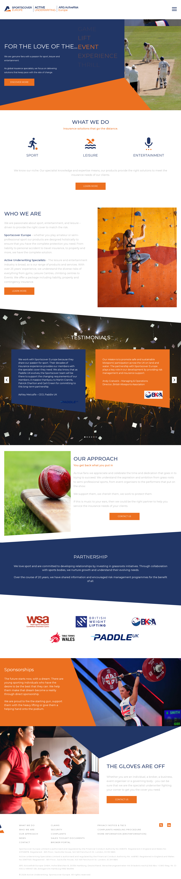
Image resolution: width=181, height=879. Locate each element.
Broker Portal (61, 842)
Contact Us (124, 516)
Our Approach (28, 834)
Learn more (90, 186)
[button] (174, 9)
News (22, 838)
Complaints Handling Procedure (119, 829)
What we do (27, 825)
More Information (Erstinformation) (122, 834)
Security (56, 829)
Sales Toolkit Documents (68, 838)
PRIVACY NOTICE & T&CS (112, 825)
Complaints (58, 834)
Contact (24, 842)
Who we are (27, 829)
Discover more (19, 82)
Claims (55, 825)
